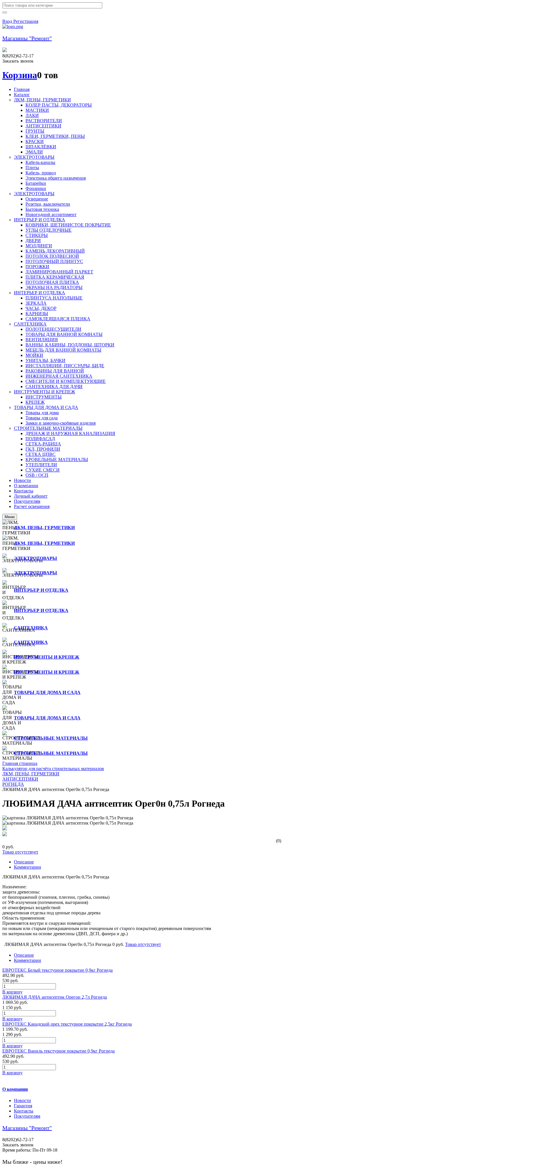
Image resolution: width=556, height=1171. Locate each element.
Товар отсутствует (20, 852)
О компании (15, 1089)
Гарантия (23, 1105)
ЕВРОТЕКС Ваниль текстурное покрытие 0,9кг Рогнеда (58, 1050)
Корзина (19, 75)
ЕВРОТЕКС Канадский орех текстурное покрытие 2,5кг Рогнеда (67, 1024)
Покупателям (27, 1116)
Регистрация (25, 21)
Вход (7, 21)
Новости (22, 1100)
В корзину (12, 991)
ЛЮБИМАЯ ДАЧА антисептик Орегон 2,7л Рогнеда (54, 997)
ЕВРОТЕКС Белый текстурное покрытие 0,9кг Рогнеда (57, 970)
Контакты (23, 1110)
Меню (10, 517)
